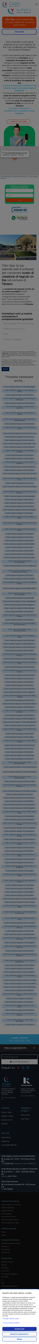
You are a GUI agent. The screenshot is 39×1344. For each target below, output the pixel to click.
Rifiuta (19, 1339)
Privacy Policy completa (11, 1323)
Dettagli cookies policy (11, 1319)
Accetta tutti (19, 1329)
